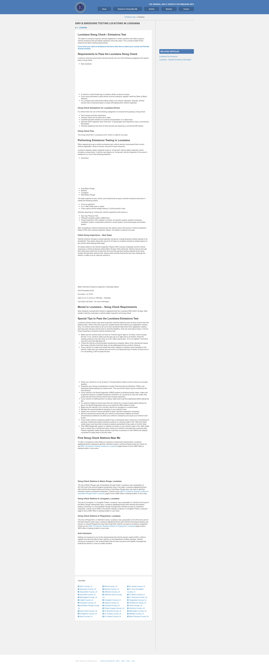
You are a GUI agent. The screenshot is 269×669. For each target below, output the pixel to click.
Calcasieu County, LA (87, 602)
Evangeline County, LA (88, 613)
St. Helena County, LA (112, 616)
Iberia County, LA (110, 586)
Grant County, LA (85, 616)
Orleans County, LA (111, 602)
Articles (151, 9)
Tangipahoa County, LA (137, 600)
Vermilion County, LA (137, 608)
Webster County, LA (136, 613)
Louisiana (83, 28)
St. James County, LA (137, 586)
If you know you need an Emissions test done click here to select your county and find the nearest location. (113, 47)
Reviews (169, 9)
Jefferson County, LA (112, 592)
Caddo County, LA (86, 600)
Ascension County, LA (87, 589)
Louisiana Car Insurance (168, 56)
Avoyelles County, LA (87, 594)
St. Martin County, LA (137, 594)
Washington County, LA (137, 611)
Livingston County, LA (112, 600)
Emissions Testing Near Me (127, 9)
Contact (186, 9)
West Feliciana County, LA (139, 616)
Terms (133, 661)
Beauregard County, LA (88, 597)
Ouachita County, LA (112, 605)
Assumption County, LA (88, 592)
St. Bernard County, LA (112, 611)
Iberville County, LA (111, 589)
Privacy (128, 661)
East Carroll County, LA (88, 611)
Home (104, 9)
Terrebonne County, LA (137, 602)
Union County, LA (135, 605)
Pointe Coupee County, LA (114, 608)
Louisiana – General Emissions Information (175, 59)
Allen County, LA (85, 586)
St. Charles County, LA (112, 613)
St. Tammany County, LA (138, 597)
